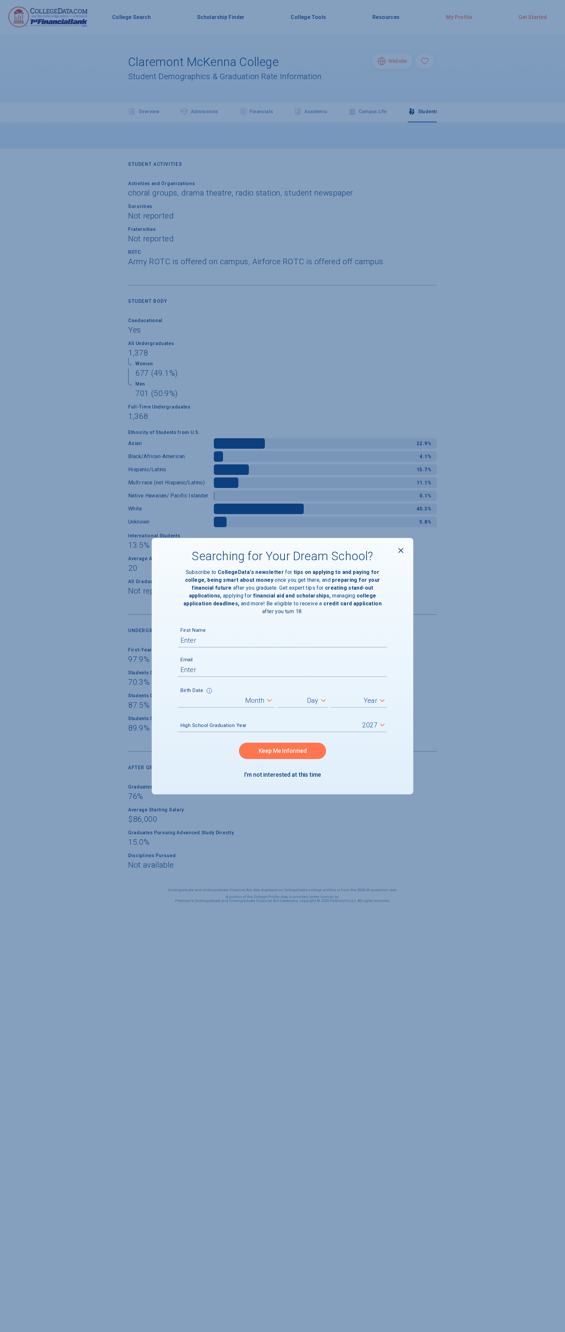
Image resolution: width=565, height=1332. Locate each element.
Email (186, 660)
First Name (193, 630)
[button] (209, 691)
